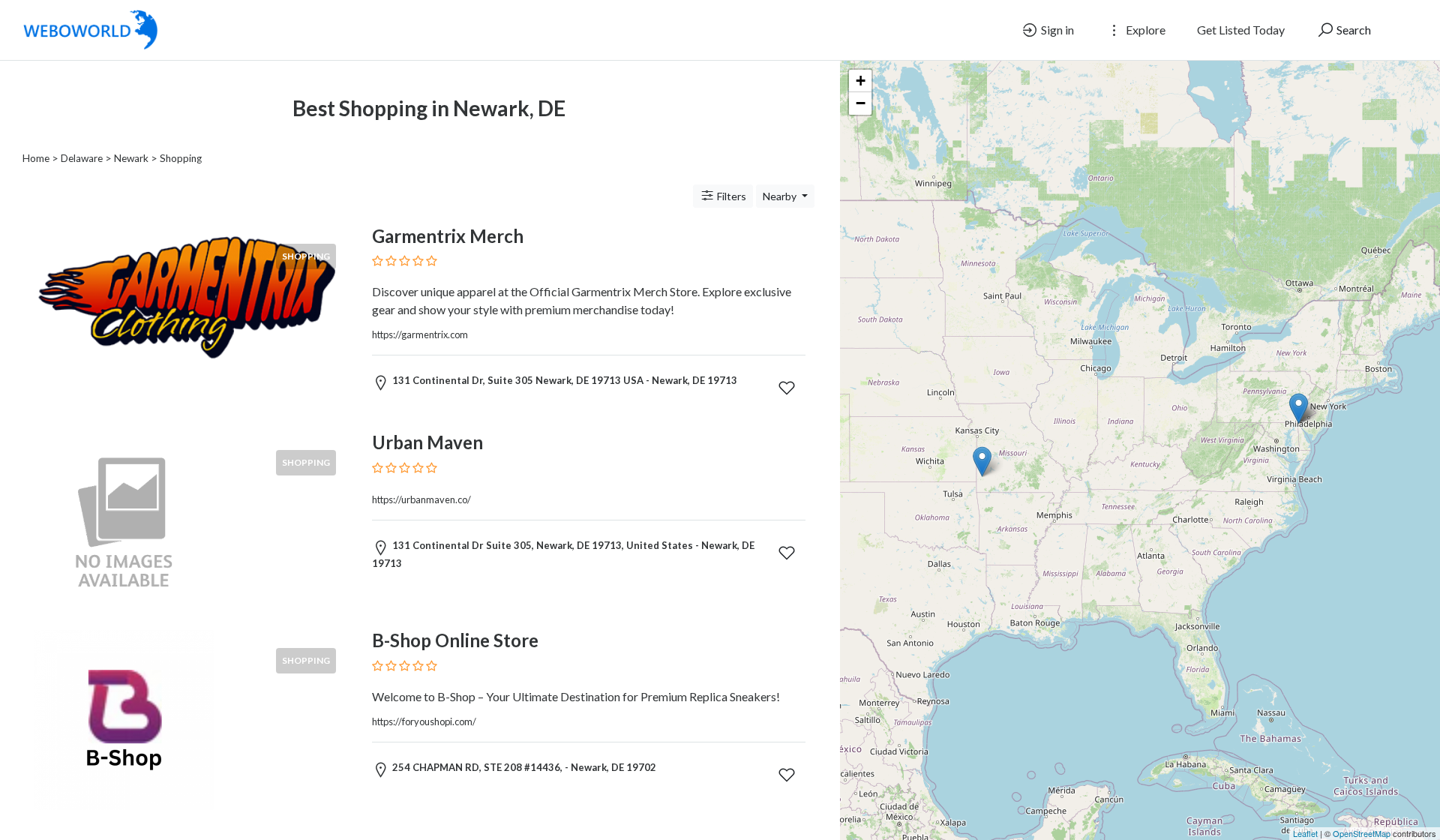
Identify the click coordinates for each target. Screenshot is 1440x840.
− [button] (861, 103)
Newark (131, 158)
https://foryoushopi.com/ (424, 722)
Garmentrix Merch (448, 236)
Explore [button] (1145, 29)
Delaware (82, 158)
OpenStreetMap (1361, 833)
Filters (730, 196)
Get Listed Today (1241, 29)
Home (36, 158)
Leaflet (1305, 833)
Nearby (781, 196)
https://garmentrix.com (420, 334)
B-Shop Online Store (455, 640)
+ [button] (861, 80)
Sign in (1056, 29)
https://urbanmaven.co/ (421, 500)
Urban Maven (427, 442)
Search (1352, 29)
